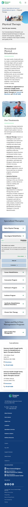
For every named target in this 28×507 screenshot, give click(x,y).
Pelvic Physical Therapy (11, 228)
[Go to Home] (5, 2)
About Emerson (8, 413)
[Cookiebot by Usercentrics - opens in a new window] (20, 241)
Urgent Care (7, 421)
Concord (19, 92)
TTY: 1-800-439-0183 (11, 408)
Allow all (14, 260)
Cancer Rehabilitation (11, 272)
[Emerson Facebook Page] (6, 484)
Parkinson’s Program (10, 288)
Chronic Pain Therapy (11, 312)
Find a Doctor (8, 417)
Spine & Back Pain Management (10, 332)
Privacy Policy (7, 494)
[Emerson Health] (14, 396)
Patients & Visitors (9, 433)
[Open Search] (20, 2)
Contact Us (7, 460)
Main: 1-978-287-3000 (11, 407)
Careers (6, 443)
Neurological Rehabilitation (12, 236)
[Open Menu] (25, 2)
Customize (13, 265)
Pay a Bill (7, 447)
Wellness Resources (9, 437)
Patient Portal (8, 456)
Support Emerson (9, 452)
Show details (21, 256)
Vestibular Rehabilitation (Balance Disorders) (12, 303)
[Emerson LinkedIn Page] (13, 484)
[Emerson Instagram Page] (8, 484)
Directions (8, 362)
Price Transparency (8, 499)
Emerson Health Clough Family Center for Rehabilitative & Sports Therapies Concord (13, 373)
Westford (7, 94)
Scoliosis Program (9, 295)
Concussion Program (10, 280)
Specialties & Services (13, 8)
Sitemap (6, 502)
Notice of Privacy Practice (9, 497)
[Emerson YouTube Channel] (10, 484)
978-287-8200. (17, 94)
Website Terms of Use (9, 492)
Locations (7, 425)
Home (4, 8)
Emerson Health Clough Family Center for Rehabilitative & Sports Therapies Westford (13, 350)
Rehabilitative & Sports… (9, 10)
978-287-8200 (9, 365)
